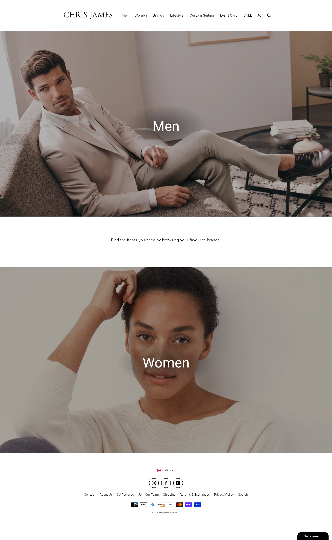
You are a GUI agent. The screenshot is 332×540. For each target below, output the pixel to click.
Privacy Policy (224, 494)
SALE (248, 15)
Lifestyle (177, 15)
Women (141, 15)
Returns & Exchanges (195, 494)
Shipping (169, 494)
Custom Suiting (202, 15)
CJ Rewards (125, 494)
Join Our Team (148, 494)
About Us (106, 494)
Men (125, 15)
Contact (89, 494)
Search (243, 494)
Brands (158, 15)
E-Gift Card (228, 15)
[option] (166, 124)
